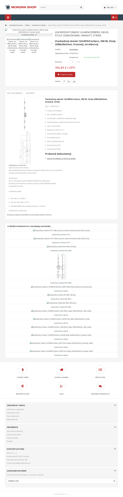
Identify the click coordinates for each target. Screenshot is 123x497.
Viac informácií (14, 93)
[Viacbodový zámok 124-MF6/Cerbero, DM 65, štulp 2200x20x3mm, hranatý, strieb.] (12, 52)
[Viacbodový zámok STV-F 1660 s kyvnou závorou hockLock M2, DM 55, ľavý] (61, 238)
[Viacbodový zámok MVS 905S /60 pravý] (61, 254)
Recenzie (30, 93)
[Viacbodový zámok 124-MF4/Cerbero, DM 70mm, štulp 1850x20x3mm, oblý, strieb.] (61, 311)
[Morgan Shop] (21, 7)
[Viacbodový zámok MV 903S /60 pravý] (61, 303)
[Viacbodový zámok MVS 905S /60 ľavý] (61, 246)
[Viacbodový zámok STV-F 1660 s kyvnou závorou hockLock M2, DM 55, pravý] (61, 230)
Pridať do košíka (66, 74)
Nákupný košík (12, 419)
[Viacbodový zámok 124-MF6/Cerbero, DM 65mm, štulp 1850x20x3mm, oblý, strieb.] (61, 327)
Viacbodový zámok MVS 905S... (61, 251)
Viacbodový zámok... (61, 291)
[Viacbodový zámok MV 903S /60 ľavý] (61, 295)
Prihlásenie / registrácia (15, 409)
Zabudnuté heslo (13, 413)
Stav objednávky (13, 416)
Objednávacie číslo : (62, 54)
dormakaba (73, 49)
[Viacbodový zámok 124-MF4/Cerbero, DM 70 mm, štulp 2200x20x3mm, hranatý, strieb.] (61, 343)
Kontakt (9, 441)
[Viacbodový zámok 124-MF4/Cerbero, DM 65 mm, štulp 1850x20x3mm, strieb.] (61, 319)
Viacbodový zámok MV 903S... (61, 299)
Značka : (58, 49)
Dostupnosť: (73, 57)
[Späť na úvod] (5, 25)
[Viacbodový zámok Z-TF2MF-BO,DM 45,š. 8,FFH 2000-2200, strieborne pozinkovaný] (61, 287)
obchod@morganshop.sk (21, 463)
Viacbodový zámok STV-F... (61, 234)
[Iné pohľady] (6, 43)
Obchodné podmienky (15, 431)
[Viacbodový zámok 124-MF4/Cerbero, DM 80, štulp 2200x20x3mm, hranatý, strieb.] (61, 335)
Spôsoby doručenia (14, 434)
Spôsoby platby (12, 438)
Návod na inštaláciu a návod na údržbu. (61, 158)
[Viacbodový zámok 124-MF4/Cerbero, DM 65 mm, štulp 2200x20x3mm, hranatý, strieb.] (61, 351)
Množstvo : (59, 62)
